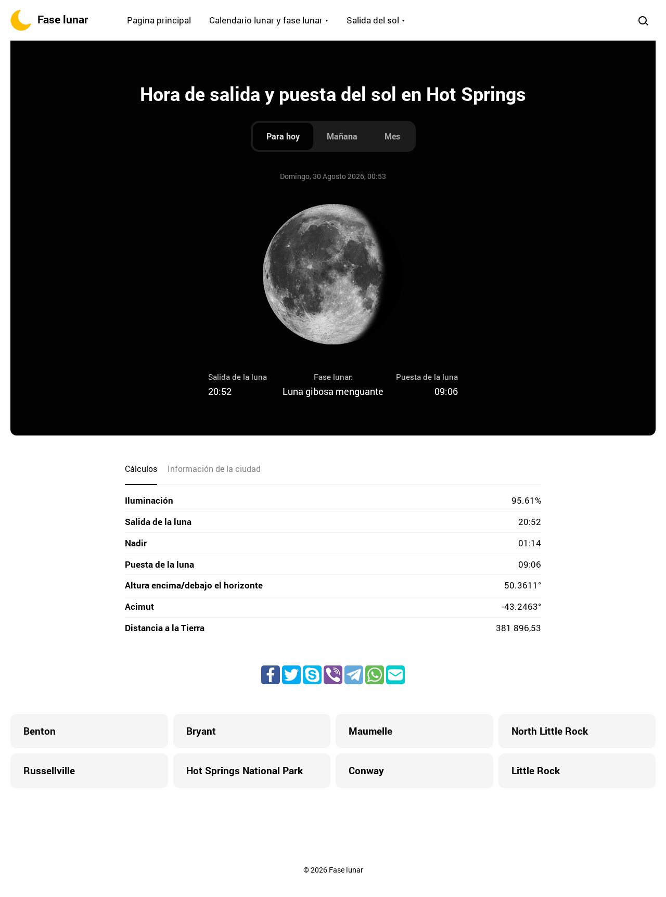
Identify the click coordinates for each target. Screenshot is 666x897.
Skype (312, 674)
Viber (333, 674)
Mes (392, 136)
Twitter (291, 674)
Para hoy (283, 136)
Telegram (353, 674)
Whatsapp (374, 674)
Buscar (643, 20)
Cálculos (141, 468)
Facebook (270, 674)
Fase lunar (62, 19)
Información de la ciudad (214, 468)
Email (395, 674)
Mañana (342, 136)
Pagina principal (159, 20)
